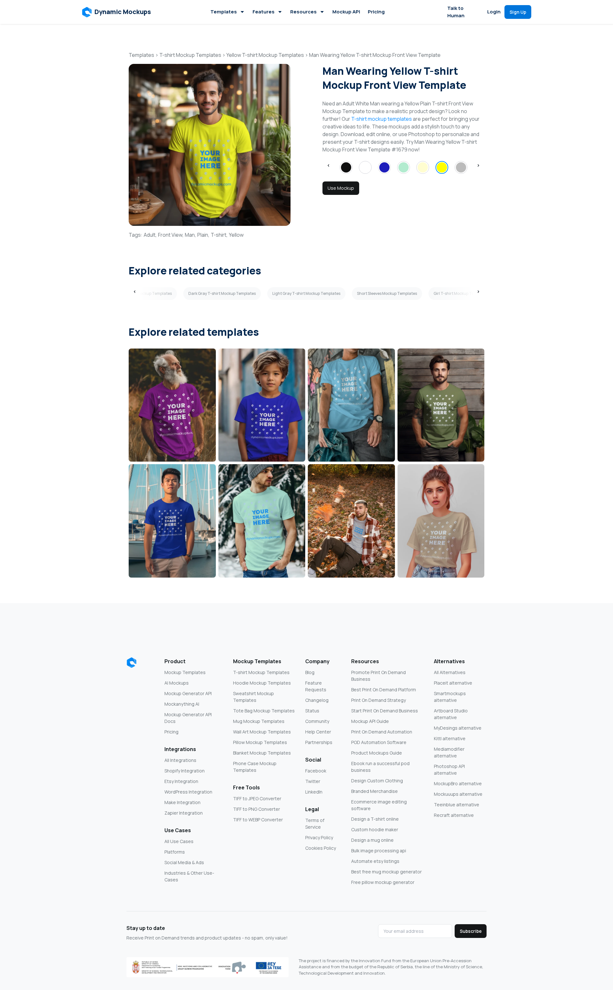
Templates (223, 11)
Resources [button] (303, 11)
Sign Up (518, 12)
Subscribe (471, 931)
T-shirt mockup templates (381, 118)
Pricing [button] (376, 11)
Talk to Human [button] (456, 12)
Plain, (203, 234)
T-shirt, (219, 234)
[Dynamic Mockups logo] (131, 662)
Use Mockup (341, 188)
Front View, (171, 234)
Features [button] (264, 11)
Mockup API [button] (346, 11)
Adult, (150, 234)
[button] (117, 12)
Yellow (236, 234)
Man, (190, 234)
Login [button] (494, 11)
